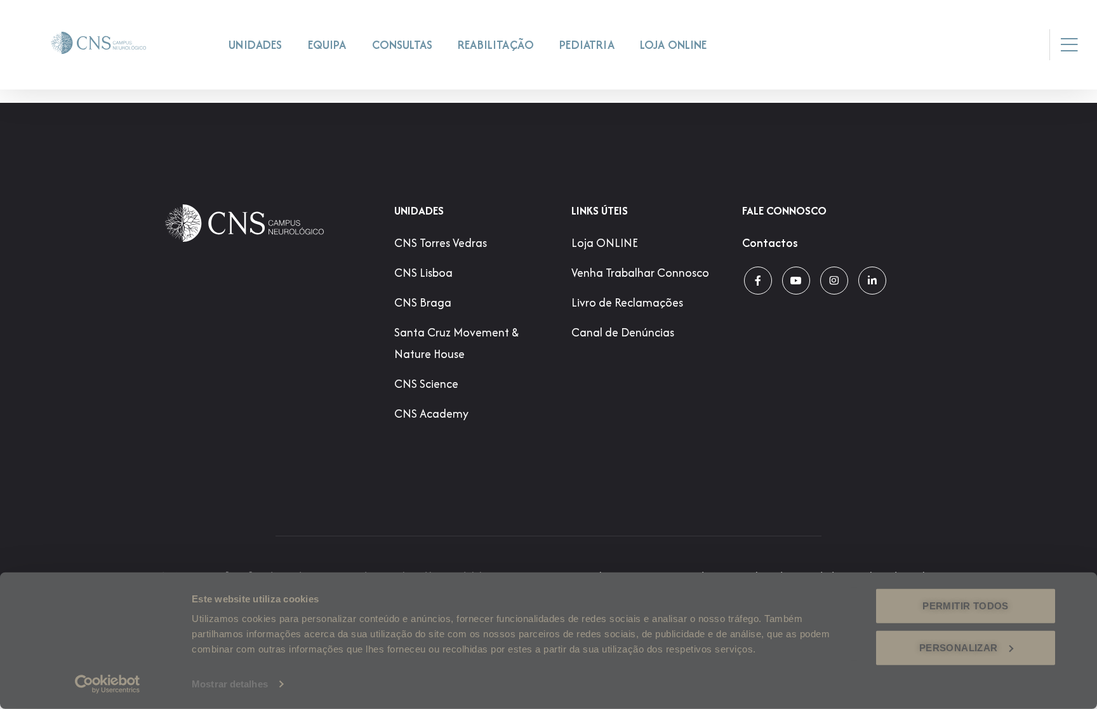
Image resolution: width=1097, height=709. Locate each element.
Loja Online (673, 44)
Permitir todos (965, 605)
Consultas (402, 44)
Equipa (327, 44)
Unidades (255, 44)
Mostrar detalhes (230, 684)
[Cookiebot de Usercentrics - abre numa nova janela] (107, 684)
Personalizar (958, 647)
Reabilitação (496, 44)
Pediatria (587, 44)
